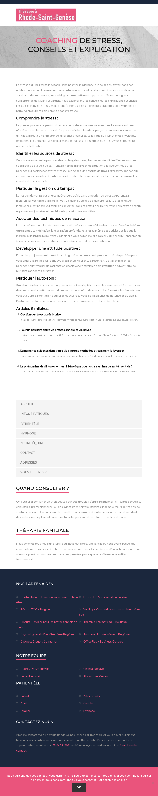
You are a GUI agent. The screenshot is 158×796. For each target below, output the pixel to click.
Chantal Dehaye (93, 668)
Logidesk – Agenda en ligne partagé (106, 597)
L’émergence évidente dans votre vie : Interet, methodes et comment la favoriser (72, 350)
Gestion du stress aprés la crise (40, 314)
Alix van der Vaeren (95, 676)
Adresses (28, 462)
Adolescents (91, 696)
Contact (27, 453)
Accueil (27, 404)
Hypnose (28, 433)
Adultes (26, 703)
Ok (79, 787)
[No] (153, 783)
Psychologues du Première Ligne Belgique (47, 634)
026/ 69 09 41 (62, 745)
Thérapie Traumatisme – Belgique (105, 621)
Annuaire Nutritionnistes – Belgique (106, 634)
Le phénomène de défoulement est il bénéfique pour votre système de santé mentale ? (76, 366)
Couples (88, 703)
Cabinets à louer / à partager (39, 641)
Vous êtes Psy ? (33, 472)
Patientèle (29, 424)
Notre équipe (32, 443)
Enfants (26, 696)
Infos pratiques (34, 414)
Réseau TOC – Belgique (36, 609)
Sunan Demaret (31, 676)
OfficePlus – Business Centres (103, 641)
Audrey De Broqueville (35, 668)
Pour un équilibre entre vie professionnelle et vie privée (55, 329)
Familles (26, 710)
